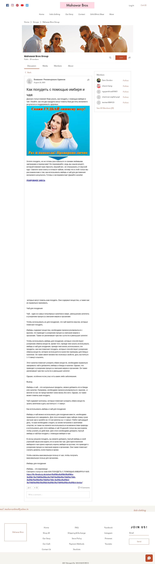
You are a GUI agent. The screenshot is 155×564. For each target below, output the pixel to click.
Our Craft (46, 544)
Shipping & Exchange (77, 533)
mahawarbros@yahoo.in (16, 509)
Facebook (108, 527)
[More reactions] (36, 487)
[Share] (88, 79)
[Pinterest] (17, 5)
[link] (31, 66)
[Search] (110, 57)
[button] (144, 5)
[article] (58, 288)
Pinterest (108, 538)
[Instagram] (12, 5)
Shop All (46, 533)
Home (46, 527)
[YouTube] (22, 5)
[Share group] (129, 57)
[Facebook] (7, 5)
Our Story (46, 538)
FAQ (77, 527)
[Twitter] (27, 5)
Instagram (108, 533)
